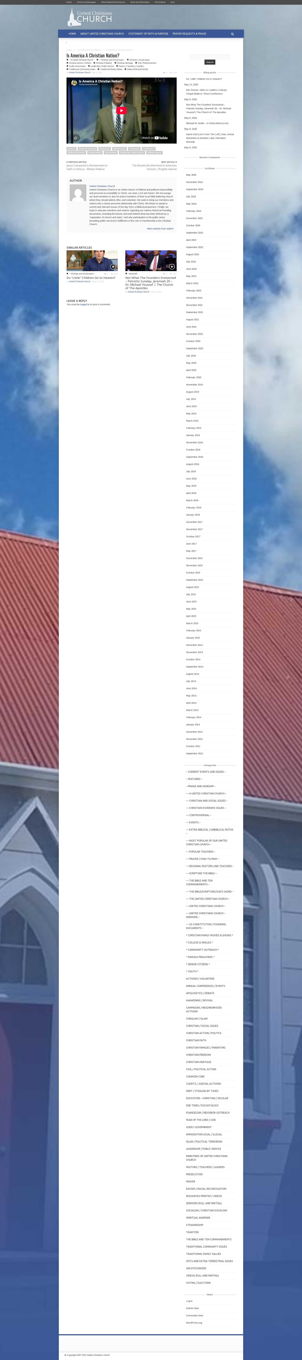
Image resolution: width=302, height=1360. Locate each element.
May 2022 (191, 276)
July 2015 (191, 594)
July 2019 (191, 399)
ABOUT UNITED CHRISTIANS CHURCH (102, 33)
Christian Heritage (125, 63)
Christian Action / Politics (80, 63)
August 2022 (192, 254)
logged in (84, 304)
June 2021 (191, 326)
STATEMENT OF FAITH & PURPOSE (148, 33)
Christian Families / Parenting (206, 1047)
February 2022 (193, 290)
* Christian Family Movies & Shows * (209, 935)
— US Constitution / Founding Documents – (206, 926)
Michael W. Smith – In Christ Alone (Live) (207, 123)
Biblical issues (119, 148)
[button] (232, 34)
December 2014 (194, 645)
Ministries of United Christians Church (207, 1158)
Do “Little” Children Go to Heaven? (91, 278)
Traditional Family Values (111, 69)
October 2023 (193, 225)
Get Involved (159, 2)
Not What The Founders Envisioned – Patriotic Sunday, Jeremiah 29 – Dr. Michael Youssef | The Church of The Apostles (150, 283)
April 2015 (191, 616)
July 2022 (191, 261)
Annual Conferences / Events (205, 986)
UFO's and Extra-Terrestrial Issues (209, 1261)
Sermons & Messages (86, 2)
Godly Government (77, 66)
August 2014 (192, 674)
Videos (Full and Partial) (137, 69)
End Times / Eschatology (202, 1105)
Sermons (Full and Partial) (204, 1203)
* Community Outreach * (202, 949)
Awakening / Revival (199, 1000)
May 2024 (191, 203)
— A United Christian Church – (206, 793)
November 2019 (194, 384)
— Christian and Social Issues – (206, 800)
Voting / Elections (198, 1282)
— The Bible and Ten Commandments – (199, 882)
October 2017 (193, 536)
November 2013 (194, 739)
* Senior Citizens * (198, 964)
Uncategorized (196, 1268)
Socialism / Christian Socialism (206, 1210)
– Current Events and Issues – (206, 771)
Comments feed (194, 1315)
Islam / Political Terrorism (204, 1141)
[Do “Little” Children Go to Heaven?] (92, 260)
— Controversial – (198, 815)
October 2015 (193, 572)
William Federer (154, 152)
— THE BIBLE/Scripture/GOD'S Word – (210, 891)
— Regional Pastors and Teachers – (210, 866)
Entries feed (192, 1308)
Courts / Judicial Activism (203, 1083)
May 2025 (191, 174)
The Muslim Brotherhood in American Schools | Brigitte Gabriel (154, 167)
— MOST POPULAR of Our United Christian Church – (206, 842)
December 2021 (194, 297)
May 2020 (191, 363)
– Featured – (194, 779)
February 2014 (193, 717)
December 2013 (194, 731)
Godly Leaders (95, 152)
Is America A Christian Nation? (93, 55)
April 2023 (191, 240)
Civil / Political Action (147, 63)
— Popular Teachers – (200, 851)
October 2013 (193, 746)
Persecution (194, 1174)
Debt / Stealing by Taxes (202, 1091)
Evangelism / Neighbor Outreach (208, 1112)
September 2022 (194, 247)
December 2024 (194, 182)
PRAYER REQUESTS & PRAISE (189, 33)
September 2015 (194, 579)
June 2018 (191, 478)
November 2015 (194, 565)
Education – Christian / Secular (207, 1098)
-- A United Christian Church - (89, 50)
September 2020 (194, 348)
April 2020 (191, 370)
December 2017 (194, 522)
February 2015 (193, 630)
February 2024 (193, 211)
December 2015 (194, 558)
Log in (189, 1301)
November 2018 (194, 442)
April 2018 (191, 493)
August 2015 (192, 587)
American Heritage (87, 148)
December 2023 (194, 218)
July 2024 (191, 196)
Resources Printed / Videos (204, 1196)
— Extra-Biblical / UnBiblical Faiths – (209, 831)
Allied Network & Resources (113, 2)
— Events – (193, 822)
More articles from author (160, 228)
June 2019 (191, 406)
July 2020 (191, 355)
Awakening (105, 148)
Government (110, 152)
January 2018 (193, 514)
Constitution (148, 148)
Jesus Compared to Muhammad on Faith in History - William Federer (87, 167)
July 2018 (191, 471)
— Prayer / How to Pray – (202, 858)
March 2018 (192, 500)
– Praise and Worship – (200, 786)
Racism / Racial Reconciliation (206, 1188)
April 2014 (191, 702)
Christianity (134, 148)
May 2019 (191, 413)
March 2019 (192, 420)
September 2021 (194, 312)
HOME (72, 33)
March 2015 (192, 623)
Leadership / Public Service (102, 66)
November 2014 (194, 652)
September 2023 (194, 232)
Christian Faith (196, 1040)
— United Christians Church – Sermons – (205, 915)
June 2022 (191, 268)
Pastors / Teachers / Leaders (131, 66)
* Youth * (192, 971)
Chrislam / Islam (197, 1018)
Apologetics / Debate (200, 993)
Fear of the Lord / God (201, 1119)
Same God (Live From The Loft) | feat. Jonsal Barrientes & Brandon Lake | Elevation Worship (210, 138)
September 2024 (194, 189)
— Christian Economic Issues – (206, 808)
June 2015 (191, 601)
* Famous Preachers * (200, 957)
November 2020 (194, 334)
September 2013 (194, 753)
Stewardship (194, 1225)
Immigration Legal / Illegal (204, 1134)
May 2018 (191, 485)
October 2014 (193, 659)
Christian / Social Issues (139, 60)
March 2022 (192, 283)
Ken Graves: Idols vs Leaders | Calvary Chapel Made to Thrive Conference (206, 92)
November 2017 (194, 529)
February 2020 (193, 377)
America (71, 148)
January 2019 (193, 435)
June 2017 (191, 543)
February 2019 (193, 428)
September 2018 (194, 457)
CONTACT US (76, 42)
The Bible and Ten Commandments (209, 1239)
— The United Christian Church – (207, 898)
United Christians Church (79, 72)
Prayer (190, 1181)
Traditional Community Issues (82, 69)
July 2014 (191, 681)
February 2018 (193, 507)
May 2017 (191, 551)
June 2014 (191, 688)
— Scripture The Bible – (201, 873)
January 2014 (193, 724)
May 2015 (191, 608)
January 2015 (193, 637)
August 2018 (192, 464)
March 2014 (192, 710)
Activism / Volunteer (200, 978)
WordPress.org (194, 1322)
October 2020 (193, 341)
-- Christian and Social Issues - (112, 60)
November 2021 (194, 305)
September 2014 (194, 666)
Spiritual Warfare (198, 1217)
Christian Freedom (104, 63)
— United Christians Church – (205, 906)
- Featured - (133, 274)
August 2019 (192, 391)
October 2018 (193, 449)
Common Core (195, 1076)
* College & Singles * (199, 942)
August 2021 (192, 319)
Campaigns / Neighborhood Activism (204, 1009)
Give (173, 2)
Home (69, 2)
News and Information (139, 2)
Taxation (192, 1232)
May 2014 (191, 695)
